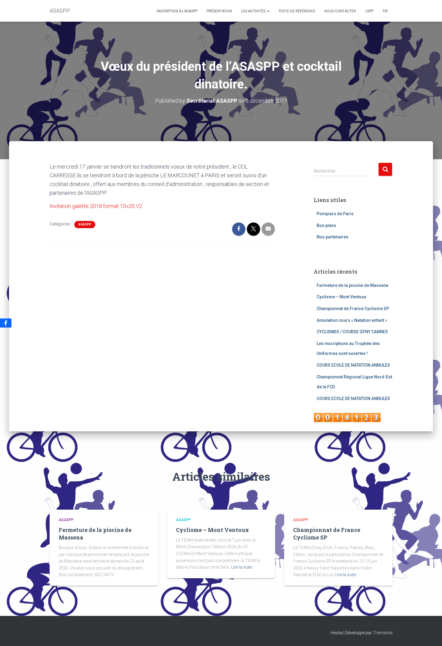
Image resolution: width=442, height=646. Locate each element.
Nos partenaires (332, 236)
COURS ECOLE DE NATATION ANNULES (353, 365)
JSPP (369, 11)
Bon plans (326, 225)
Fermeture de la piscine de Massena (352, 285)
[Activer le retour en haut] (430, 633)
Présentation (219, 11)
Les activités (253, 11)
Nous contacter (340, 11)
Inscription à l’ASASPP (177, 11)
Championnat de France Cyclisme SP (353, 308)
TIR (385, 11)
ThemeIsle (382, 632)
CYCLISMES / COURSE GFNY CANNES (352, 331)
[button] (267, 11)
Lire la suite (241, 567)
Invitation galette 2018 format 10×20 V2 (96, 206)
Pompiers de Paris (335, 213)
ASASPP (84, 224)
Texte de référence (296, 11)
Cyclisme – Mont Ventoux (341, 296)
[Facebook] (5, 323)
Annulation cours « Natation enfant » (352, 320)
